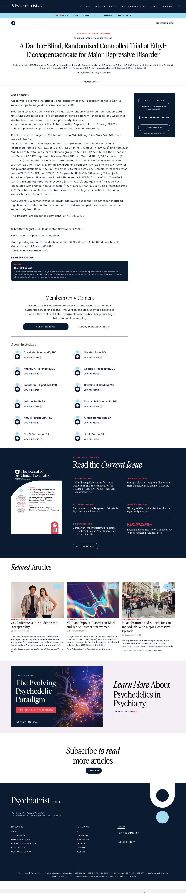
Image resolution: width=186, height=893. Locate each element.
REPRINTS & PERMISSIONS (24, 843)
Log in (106, 326)
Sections (123, 15)
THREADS (81, 847)
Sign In (154, 6)
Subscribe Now (45, 326)
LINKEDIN (81, 843)
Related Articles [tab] (92, 82)
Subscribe (167, 6)
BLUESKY (81, 851)
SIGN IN (121, 826)
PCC (88, 6)
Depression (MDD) (165, 23)
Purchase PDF (61, 15)
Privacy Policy (23, 873)
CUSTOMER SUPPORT (22, 851)
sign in (150, 106)
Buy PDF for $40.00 (154, 101)
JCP (80, 6)
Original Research (83, 38)
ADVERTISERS (18, 835)
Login (162, 133)
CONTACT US (18, 847)
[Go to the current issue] (36, 533)
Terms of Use (36, 873)
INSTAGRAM (83, 839)
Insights (100, 6)
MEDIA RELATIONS (20, 839)
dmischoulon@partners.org (29, 250)
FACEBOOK (82, 835)
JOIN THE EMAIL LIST (128, 833)
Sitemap (133, 876)
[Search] (178, 6)
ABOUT (15, 831)
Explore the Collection (124, 711)
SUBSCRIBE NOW (126, 842)
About (113, 6)
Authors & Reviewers (133, 6)
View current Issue (86, 546)
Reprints (108, 15)
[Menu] (6, 6)
